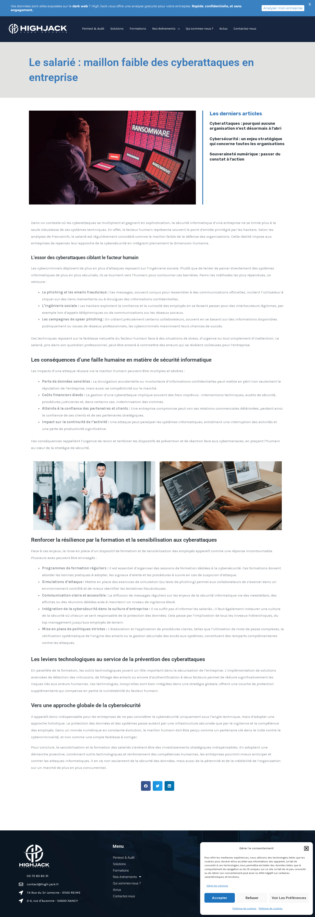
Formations (138, 28)
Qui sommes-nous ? (199, 28)
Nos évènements (164, 28)
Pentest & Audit (93, 28)
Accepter (219, 898)
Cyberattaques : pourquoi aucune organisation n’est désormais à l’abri (245, 126)
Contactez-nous (245, 28)
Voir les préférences (289, 898)
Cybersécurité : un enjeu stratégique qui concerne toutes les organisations (247, 141)
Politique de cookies (244, 908)
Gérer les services (217, 885)
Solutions (117, 28)
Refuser (252, 898)
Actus (223, 28)
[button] (306, 848)
